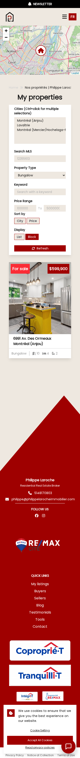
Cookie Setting (40, 730)
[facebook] (36, 515)
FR (72, 16)
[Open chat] (68, 746)
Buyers (40, 591)
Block (32, 237)
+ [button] (6, 30)
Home (13, 87)
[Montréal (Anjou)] (40, 120)
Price (33, 221)
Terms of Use (66, 755)
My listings (40, 584)
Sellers (40, 598)
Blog (40, 605)
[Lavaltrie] (40, 125)
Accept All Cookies (40, 740)
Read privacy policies (40, 747)
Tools (40, 619)
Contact (40, 626)
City (20, 221)
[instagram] (43, 515)
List (19, 237)
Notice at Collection (40, 755)
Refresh (42, 248)
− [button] (6, 37)
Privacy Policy (15, 755)
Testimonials (40, 612)
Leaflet (75, 73)
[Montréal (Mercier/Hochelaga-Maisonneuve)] (40, 130)
